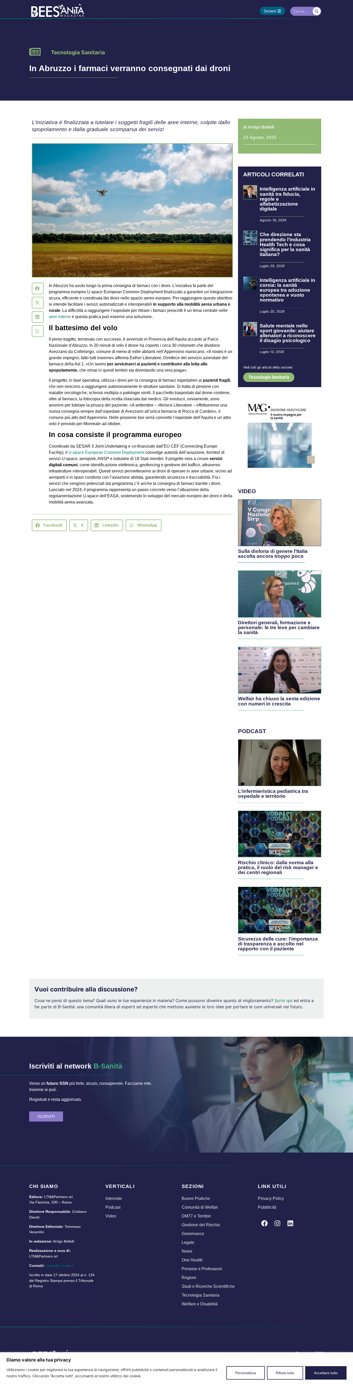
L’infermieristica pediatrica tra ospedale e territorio (273, 793)
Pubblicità (267, 1207)
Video (110, 1216)
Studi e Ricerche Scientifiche (208, 1286)
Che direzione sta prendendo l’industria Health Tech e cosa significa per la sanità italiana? (285, 244)
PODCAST (252, 731)
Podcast (112, 1207)
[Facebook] (264, 1223)
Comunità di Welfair (200, 1207)
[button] (38, 288)
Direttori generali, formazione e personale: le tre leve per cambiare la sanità (279, 627)
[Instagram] (277, 1223)
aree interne (60, 316)
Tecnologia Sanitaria (78, 52)
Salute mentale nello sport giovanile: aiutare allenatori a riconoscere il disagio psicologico (288, 333)
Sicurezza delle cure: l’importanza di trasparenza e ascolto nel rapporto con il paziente (278, 943)
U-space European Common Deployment (106, 452)
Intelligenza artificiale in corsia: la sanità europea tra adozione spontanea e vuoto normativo (287, 290)
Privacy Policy (271, 1198)
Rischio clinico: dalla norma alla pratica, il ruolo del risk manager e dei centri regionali (278, 867)
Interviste (113, 1198)
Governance (193, 1233)
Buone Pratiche (196, 1198)
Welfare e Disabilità (200, 1304)
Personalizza (245, 1373)
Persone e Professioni (202, 1269)
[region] (176, 1368)
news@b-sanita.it (60, 1265)
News (187, 1251)
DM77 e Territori (196, 1216)
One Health (192, 1260)
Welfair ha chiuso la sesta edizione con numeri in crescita (279, 701)
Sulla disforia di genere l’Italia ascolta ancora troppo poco (273, 553)
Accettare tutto (326, 1373)
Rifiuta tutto (285, 1373)
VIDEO (247, 491)
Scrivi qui (283, 1000)
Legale (188, 1242)
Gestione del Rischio (201, 1225)
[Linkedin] (290, 1223)
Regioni (189, 1277)
